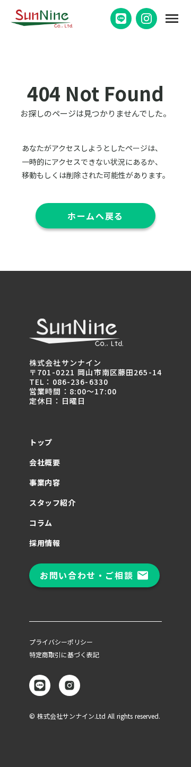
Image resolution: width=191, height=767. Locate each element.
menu (171, 18)
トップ (41, 442)
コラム (41, 522)
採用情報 (44, 542)
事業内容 (44, 482)
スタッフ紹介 (52, 502)
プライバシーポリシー (61, 642)
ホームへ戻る (95, 215)
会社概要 (44, 462)
